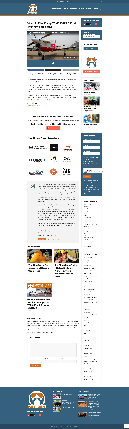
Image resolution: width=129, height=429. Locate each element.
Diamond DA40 (87, 307)
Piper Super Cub (87, 351)
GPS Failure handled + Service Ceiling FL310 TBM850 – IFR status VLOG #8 (38, 303)
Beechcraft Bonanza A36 (89, 265)
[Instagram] (87, 24)
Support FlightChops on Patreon (64, 1)
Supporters (73, 9)
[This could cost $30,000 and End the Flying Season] (92, 118)
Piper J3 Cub (86, 343)
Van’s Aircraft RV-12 (88, 374)
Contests (89, 9)
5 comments (90, 418)
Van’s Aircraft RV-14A (88, 379)
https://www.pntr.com (34, 105)
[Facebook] (93, 24)
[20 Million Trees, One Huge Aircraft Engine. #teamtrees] (39, 256)
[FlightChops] (36, 399)
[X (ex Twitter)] (90, 24)
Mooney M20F (87, 328)
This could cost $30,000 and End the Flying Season (91, 125)
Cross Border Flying (89, 92)
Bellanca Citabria (87, 273)
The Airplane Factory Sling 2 (90, 359)
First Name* (87, 145)
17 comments (90, 398)
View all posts (42, 239)
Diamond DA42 (87, 309)
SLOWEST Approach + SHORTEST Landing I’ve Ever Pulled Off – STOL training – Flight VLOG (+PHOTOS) (93, 404)
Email (46, 358)
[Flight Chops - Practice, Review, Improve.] (32, 8)
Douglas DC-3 (87, 312)
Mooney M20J (87, 330)
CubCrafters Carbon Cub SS (89, 292)
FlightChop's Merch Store (90, 48)
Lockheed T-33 (87, 322)
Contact (96, 9)
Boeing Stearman (87, 278)
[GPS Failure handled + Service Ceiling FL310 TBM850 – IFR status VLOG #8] (39, 290)
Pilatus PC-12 (86, 340)
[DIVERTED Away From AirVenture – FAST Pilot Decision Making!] (92, 100)
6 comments (90, 409)
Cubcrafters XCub (87, 294)
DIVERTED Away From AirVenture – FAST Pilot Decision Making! (90, 108)
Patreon (81, 9)
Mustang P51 (86, 333)
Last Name (86, 151)
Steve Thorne (36, 29)
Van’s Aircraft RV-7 (87, 366)
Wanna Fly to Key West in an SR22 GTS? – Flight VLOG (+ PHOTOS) (94, 396)
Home (28, 19)
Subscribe (53, 65)
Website (62, 358)
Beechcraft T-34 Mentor (89, 270)
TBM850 (85, 356)
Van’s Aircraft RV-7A (88, 368)
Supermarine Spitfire (88, 353)
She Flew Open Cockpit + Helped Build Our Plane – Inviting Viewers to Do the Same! (66, 271)
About (66, 9)
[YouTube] (84, 24)
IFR (32, 19)
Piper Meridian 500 (88, 348)
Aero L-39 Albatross (88, 257)
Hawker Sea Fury (87, 320)
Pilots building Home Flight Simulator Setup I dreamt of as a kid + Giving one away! (94, 415)
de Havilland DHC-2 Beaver (89, 299)
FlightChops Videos (56, 9)
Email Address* (87, 139)
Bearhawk (86, 263)
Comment (32, 342)
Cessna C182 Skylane (88, 284)
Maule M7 (86, 325)
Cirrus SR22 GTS (87, 286)
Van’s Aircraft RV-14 (88, 376)
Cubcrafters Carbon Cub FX (89, 289)
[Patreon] (96, 24)
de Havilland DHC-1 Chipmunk (90, 297)
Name (31, 358)
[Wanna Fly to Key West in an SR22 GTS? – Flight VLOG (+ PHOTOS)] (82, 396)
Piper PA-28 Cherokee (88, 345)
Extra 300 (86, 317)
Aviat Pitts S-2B (87, 260)
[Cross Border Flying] (92, 86)
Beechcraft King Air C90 (89, 268)
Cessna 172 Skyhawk (88, 281)
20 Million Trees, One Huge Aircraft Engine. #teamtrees (38, 268)
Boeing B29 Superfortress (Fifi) (90, 276)
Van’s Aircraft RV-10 (88, 371)
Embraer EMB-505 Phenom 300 (90, 314)
